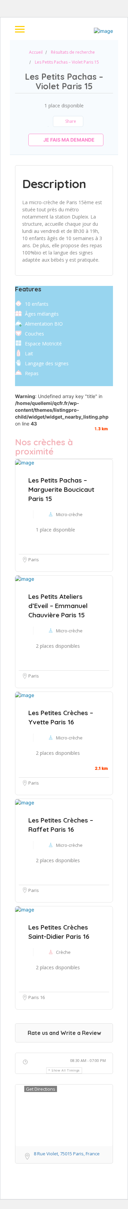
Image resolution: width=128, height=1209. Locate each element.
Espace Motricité (43, 343)
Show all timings (66, 1070)
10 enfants (36, 304)
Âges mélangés (42, 314)
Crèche (63, 952)
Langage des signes (47, 363)
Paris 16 (36, 997)
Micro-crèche (69, 738)
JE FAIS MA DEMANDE (68, 140)
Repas (32, 373)
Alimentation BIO (44, 323)
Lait (29, 353)
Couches (34, 333)
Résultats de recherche (73, 52)
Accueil (36, 52)
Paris (33, 783)
